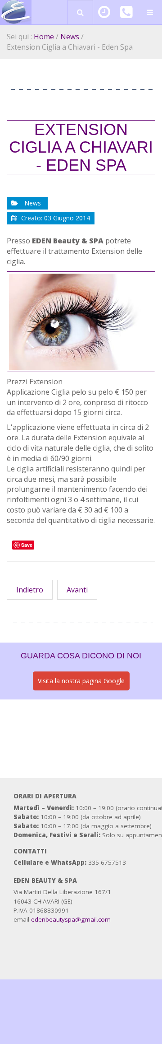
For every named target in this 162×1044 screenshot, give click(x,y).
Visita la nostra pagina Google (81, 680)
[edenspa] (16, 12)
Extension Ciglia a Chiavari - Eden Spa (81, 147)
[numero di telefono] (126, 14)
